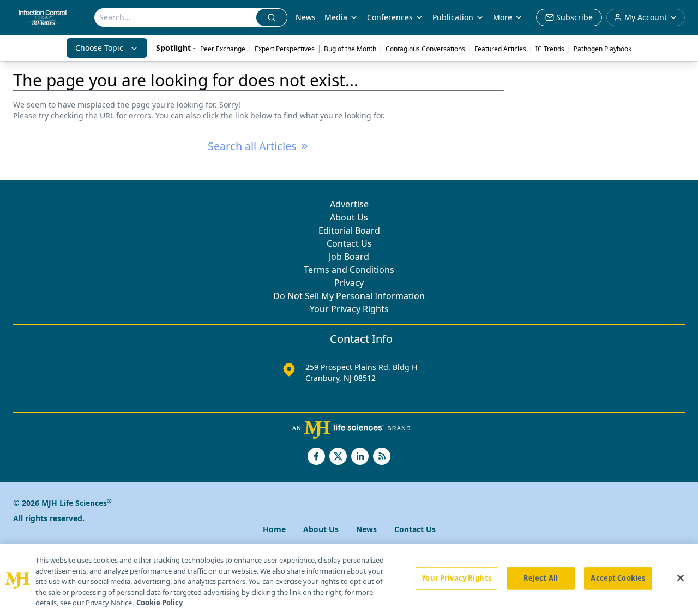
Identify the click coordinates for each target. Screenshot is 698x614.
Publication (452, 17)
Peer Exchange (222, 48)
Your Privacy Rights (349, 309)
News (306, 17)
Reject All (541, 578)
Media (335, 17)
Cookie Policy (159, 602)
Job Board (349, 257)
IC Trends (549, 48)
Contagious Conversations (425, 48)
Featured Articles (500, 48)
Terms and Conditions (349, 270)
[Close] (681, 578)
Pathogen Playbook (602, 48)
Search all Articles (252, 146)
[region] (349, 579)
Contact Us (349, 243)
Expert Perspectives (285, 48)
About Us (349, 217)
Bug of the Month (350, 48)
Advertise (349, 204)
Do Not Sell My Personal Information (349, 296)
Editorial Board (349, 230)
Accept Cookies (618, 578)
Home (274, 529)
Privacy (349, 283)
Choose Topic (99, 48)
